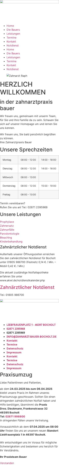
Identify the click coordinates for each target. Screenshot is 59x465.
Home (10, 25)
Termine (11, 37)
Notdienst (13, 45)
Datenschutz (15, 348)
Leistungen (13, 33)
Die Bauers (13, 29)
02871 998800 (15, 416)
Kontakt (11, 41)
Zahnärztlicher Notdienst (27, 287)
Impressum (14, 352)
